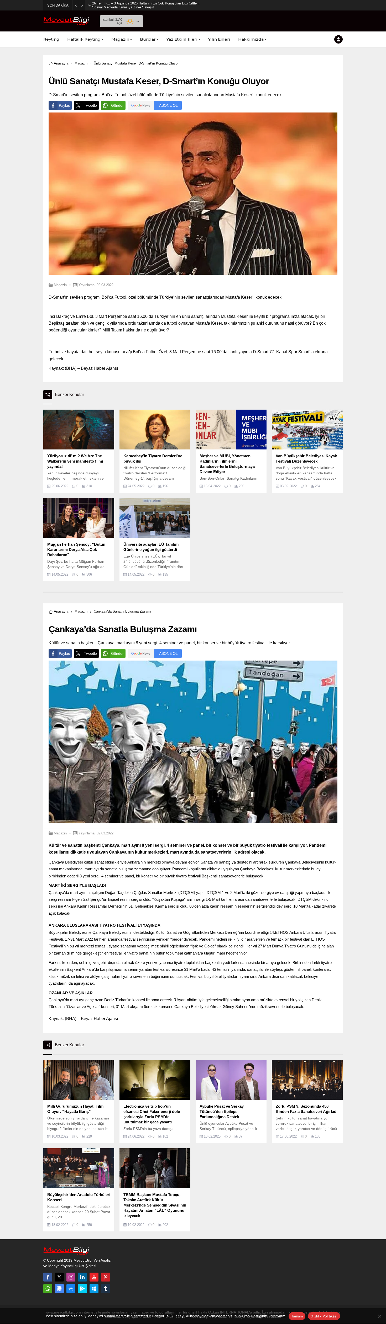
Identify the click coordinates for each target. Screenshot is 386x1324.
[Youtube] (94, 1277)
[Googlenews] (59, 1288)
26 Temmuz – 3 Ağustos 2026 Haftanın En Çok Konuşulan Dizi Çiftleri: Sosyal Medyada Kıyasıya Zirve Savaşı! (146, 5)
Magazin (81, 63)
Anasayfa (61, 63)
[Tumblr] (105, 1288)
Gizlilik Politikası (324, 1316)
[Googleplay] (82, 1288)
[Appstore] (70, 1288)
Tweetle (90, 105)
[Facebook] (47, 1277)
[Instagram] (70, 1277)
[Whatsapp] (47, 1288)
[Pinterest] (105, 1277)
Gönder (117, 105)
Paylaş (64, 105)
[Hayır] (379, 1316)
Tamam (297, 1316)
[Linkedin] (82, 1277)
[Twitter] (59, 1277)
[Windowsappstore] (94, 1288)
